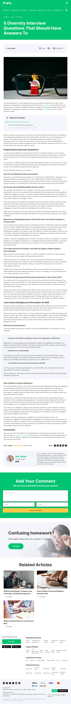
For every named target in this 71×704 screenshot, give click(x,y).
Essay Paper (46, 668)
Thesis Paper (37, 673)
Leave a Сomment (35, 510)
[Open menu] (66, 3)
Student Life (15, 10)
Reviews (32, 660)
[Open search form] (67, 10)
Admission (23, 10)
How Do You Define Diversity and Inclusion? (20, 125)
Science (49, 10)
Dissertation (29, 673)
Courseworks (46, 673)
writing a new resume (22, 435)
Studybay (47, 109)
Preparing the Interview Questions (18, 122)
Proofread (63, 668)
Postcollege (32, 10)
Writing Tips (41, 10)
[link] (55, 445)
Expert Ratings (41, 660)
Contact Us (64, 660)
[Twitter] (7, 683)
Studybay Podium (59, 10)
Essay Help (29, 668)
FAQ (27, 660)
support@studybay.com (10, 637)
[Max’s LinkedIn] (18, 461)
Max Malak (20, 456)
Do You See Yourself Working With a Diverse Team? (22, 128)
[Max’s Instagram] (16, 461)
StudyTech (6, 10)
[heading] (34, 118)
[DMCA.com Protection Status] (60, 690)
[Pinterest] (19, 683)
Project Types (50, 660)
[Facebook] (10, 683)
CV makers (46, 105)
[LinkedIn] (4, 683)
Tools (57, 660)
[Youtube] (16, 683)
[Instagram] (13, 683)
